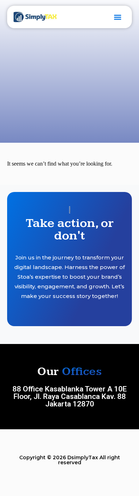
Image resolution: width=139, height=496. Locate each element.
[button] (118, 17)
